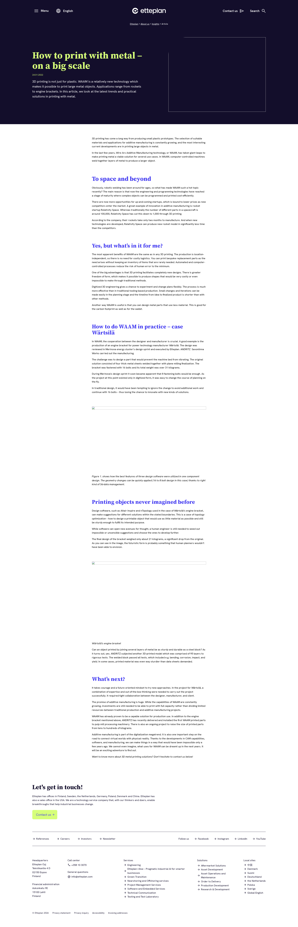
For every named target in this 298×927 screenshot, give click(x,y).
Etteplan (134, 24)
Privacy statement (61, 912)
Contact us (43, 815)
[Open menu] (36, 11)
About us (145, 24)
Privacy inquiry (81, 912)
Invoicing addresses (118, 912)
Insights (155, 24)
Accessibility (98, 912)
